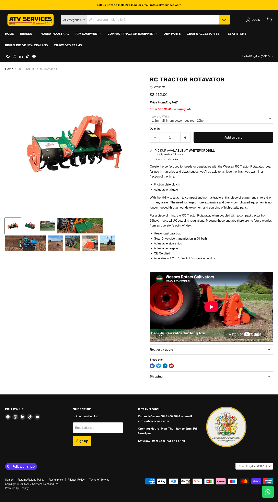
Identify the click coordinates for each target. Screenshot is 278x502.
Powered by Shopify (17, 488)
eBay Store (237, 33)
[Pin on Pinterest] (171, 365)
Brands (26, 33)
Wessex (159, 87)
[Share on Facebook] (152, 365)
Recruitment (56, 479)
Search (9, 479)
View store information (167, 159)
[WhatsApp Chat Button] (268, 492)
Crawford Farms (68, 45)
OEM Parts (172, 33)
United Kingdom (256, 56)
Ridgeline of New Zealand (26, 45)
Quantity (155, 128)
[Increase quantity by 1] (185, 137)
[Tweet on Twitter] (158, 365)
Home (9, 33)
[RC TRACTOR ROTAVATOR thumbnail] (13, 226)
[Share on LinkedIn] (165, 365)
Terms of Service (99, 479)
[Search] (224, 19)
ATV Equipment (88, 33)
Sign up (82, 441)
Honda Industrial (55, 33)
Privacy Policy (76, 479)
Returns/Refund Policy (31, 479)
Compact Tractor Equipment (132, 33)
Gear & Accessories (203, 33)
